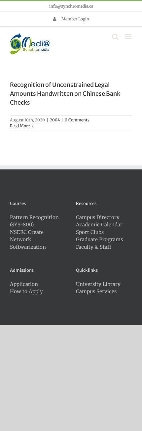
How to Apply (26, 291)
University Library (98, 284)
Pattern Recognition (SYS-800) (34, 221)
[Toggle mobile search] (115, 36)
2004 (55, 119)
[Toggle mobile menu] (128, 36)
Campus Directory (98, 217)
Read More (20, 125)
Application (24, 284)
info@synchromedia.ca (71, 6)
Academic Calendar (99, 224)
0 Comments (77, 119)
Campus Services (96, 291)
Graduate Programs (99, 239)
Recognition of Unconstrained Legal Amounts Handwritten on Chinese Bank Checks (65, 93)
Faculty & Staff (93, 247)
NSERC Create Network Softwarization (28, 239)
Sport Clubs (90, 232)
